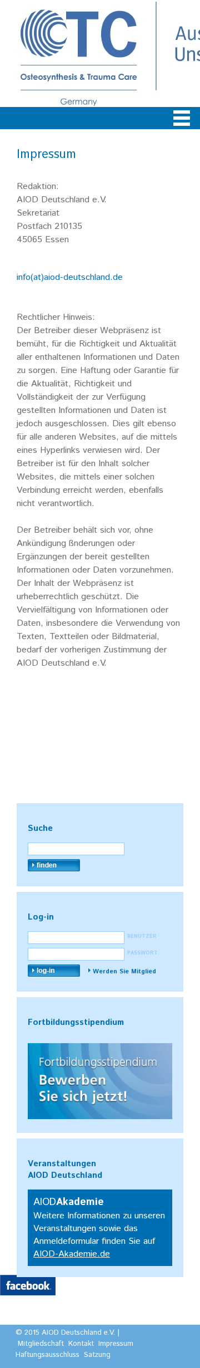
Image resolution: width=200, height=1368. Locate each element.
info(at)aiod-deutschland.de (70, 277)
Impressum (115, 1344)
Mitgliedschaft (41, 1344)
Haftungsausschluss (47, 1355)
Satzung (97, 1355)
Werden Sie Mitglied (124, 971)
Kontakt (81, 1344)
